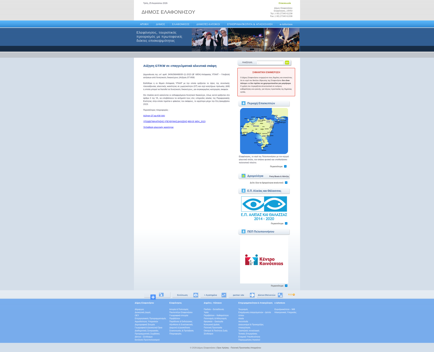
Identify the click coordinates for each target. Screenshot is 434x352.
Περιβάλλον (174, 318)
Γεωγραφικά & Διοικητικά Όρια (148, 327)
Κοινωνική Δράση (212, 324)
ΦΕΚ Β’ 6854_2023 (196, 121)
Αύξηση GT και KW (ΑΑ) (154, 116)
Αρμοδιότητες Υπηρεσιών (146, 321)
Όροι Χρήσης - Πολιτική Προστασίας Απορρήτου (239, 348)
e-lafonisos (279, 303)
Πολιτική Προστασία (213, 327)
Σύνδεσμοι (208, 334)
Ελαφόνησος (175, 303)
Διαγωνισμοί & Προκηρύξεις (251, 324)
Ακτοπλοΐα (243, 321)
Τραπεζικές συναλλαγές (249, 330)
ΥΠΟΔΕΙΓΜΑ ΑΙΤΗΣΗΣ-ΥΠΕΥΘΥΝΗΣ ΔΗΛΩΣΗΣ (165, 121)
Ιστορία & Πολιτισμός (179, 309)
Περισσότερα (276, 166)
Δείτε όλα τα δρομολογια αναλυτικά (266, 183)
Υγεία (206, 312)
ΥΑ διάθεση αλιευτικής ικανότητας (158, 127)
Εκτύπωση (182, 295)
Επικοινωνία (285, 3)
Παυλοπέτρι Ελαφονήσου (181, 312)
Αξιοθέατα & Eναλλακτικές (181, 324)
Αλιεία (241, 318)
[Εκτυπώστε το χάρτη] (264, 153)
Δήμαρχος (139, 309)
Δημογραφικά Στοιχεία (145, 324)
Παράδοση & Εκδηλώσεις (180, 321)
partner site (238, 295)
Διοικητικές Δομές (143, 312)
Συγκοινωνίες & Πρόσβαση (181, 330)
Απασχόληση (244, 327)
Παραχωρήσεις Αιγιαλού (249, 340)
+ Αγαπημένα (210, 295)
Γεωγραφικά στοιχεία (178, 315)
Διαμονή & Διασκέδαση (179, 327)
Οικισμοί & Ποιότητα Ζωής (216, 330)
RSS (290, 294)
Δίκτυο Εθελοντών (266, 295)
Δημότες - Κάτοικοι (213, 303)
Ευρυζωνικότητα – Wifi (284, 309)
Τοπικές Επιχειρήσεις (247, 334)
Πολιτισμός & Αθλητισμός (215, 318)
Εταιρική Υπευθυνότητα (249, 337)
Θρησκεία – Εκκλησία (213, 321)
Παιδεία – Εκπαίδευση (214, 309)
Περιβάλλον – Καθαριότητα (216, 315)
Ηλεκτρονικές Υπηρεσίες (285, 312)
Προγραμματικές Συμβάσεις (147, 334)
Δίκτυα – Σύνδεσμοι (144, 337)
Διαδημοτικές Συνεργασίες (147, 330)
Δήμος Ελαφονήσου (144, 303)
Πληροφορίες (175, 334)
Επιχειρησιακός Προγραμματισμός (150, 318)
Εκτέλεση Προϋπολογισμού (147, 340)
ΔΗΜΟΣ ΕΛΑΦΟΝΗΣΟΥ (168, 12)
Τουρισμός (243, 309)
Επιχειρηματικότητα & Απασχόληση (255, 303)
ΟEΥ (137, 315)
